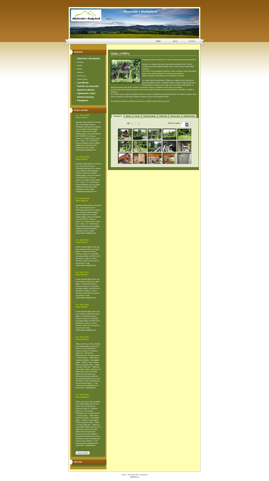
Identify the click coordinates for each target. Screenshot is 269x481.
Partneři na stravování (88, 86)
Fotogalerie (82, 100)
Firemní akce (81, 76)
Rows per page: (174, 123)
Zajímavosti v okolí (86, 93)
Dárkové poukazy (85, 97)
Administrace (134, 477)
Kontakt (192, 41)
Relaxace (80, 72)
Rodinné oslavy (82, 79)
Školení (79, 69)
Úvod (158, 41)
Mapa (175, 41)
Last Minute (83, 82)
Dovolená (80, 62)
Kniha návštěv (82, 453)
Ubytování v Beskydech (88, 58)
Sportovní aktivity (85, 90)
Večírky (79, 65)
